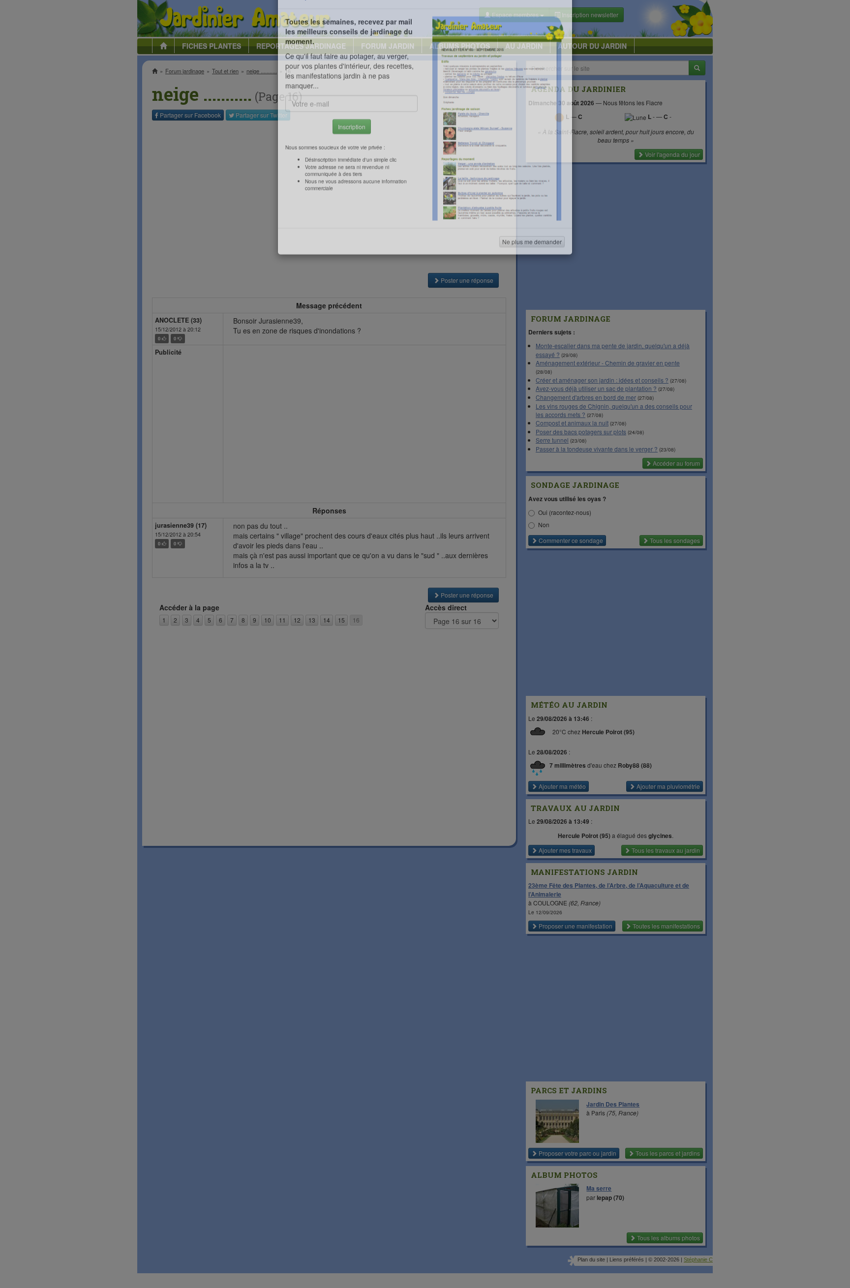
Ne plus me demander (532, 273)
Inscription (351, 158)
